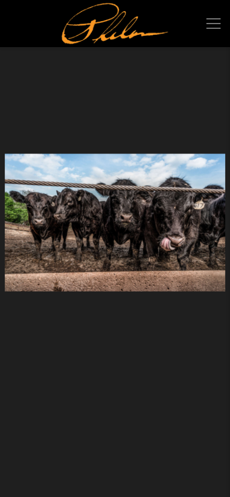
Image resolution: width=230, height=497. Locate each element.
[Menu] (213, 23)
